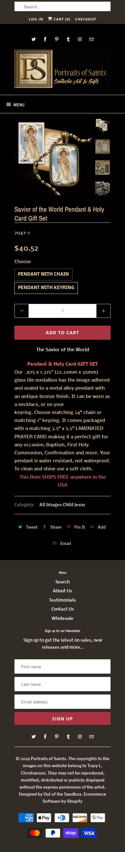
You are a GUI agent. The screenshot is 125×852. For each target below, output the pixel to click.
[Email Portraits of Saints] (91, 39)
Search (62, 582)
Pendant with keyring (46, 288)
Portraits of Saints (48, 759)
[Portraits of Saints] (62, 70)
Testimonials (62, 600)
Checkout (85, 19)
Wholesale (62, 618)
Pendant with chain (43, 274)
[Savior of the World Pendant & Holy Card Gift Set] (52, 156)
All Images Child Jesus (62, 505)
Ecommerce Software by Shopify (74, 798)
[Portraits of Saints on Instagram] (80, 39)
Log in (36, 19)
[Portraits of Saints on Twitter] (33, 39)
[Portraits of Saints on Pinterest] (57, 39)
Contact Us (62, 609)
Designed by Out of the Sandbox (50, 794)
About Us (62, 591)
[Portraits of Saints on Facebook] (45, 39)
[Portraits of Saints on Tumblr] (68, 39)
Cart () (61, 19)
